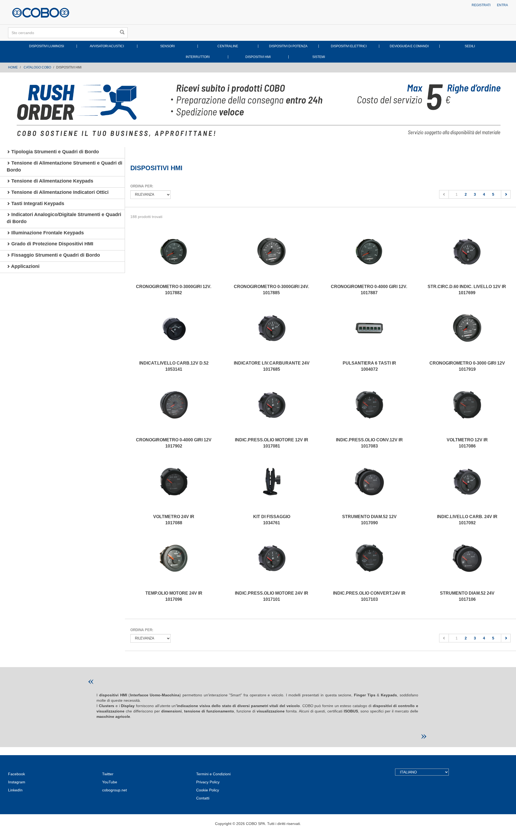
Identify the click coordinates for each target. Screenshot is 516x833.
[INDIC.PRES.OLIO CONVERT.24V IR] (369, 563)
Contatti (202, 798)
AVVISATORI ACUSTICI (107, 46)
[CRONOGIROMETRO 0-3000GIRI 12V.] (173, 257)
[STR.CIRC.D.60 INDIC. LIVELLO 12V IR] (466, 257)
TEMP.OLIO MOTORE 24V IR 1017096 (173, 596)
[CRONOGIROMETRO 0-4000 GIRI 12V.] (369, 257)
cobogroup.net (114, 790)
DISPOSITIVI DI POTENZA (288, 46)
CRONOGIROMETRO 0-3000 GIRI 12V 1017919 (467, 366)
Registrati (481, 5)
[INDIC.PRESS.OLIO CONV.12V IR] (369, 410)
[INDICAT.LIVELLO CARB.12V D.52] (173, 333)
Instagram (16, 782)
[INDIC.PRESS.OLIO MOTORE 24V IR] (271, 563)
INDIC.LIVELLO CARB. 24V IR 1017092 (467, 519)
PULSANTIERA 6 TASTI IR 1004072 (369, 366)
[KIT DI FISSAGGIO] (271, 487)
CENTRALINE (227, 46)
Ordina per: (141, 186)
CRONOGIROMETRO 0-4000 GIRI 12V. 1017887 (369, 289)
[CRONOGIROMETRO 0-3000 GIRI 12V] (467, 333)
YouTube (109, 782)
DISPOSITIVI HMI (258, 57)
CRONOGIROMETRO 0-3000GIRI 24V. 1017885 (271, 289)
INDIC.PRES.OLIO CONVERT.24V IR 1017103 (369, 596)
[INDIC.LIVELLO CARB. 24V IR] (467, 487)
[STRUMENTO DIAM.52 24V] (467, 563)
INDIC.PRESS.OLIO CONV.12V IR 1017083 (369, 443)
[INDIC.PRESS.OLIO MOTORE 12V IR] (271, 410)
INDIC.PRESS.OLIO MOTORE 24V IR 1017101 (271, 596)
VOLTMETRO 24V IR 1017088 (173, 519)
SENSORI (167, 46)
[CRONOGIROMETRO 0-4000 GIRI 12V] (173, 410)
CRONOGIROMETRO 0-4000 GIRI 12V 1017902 (174, 443)
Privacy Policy (208, 782)
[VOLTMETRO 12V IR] (467, 410)
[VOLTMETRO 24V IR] (173, 487)
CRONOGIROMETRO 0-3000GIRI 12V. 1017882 (173, 289)
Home (13, 67)
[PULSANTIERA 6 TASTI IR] (369, 333)
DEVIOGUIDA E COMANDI (409, 46)
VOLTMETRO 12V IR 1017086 (467, 443)
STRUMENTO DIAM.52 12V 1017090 (369, 519)
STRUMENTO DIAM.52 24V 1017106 (467, 596)
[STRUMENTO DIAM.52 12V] (369, 487)
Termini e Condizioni (213, 774)
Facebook (16, 774)
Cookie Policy (207, 790)
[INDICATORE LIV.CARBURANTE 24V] (271, 333)
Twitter (107, 774)
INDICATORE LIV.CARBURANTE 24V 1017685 (272, 366)
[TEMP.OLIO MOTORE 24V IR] (173, 563)
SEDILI (470, 46)
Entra (502, 5)
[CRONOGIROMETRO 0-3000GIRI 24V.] (271, 257)
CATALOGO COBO (37, 67)
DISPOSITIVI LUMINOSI (46, 46)
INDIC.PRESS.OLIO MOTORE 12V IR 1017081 (271, 443)
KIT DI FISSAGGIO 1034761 (271, 519)
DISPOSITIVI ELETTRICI (349, 46)
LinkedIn (15, 790)
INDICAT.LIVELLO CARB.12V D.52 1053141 (174, 366)
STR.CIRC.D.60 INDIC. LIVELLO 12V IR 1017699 (467, 289)
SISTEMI (318, 57)
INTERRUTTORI (198, 57)
